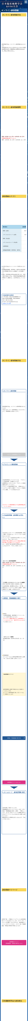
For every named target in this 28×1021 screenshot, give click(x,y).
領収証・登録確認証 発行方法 (14, 738)
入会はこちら (5, 303)
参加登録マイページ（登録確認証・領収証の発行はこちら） (14, 942)
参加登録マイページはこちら (14, 782)
